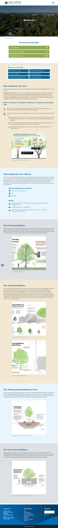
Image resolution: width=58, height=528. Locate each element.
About (25, 511)
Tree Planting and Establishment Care (17, 77)
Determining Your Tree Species (37, 70)
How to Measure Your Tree (15, 70)
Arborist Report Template (17, 52)
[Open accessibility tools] (2, 265)
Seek (12, 193)
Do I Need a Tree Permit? (29, 515)
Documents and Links (28, 519)
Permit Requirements (28, 513)
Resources (26, 517)
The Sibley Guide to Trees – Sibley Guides (20, 207)
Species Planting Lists (16, 56)
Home (6, 38)
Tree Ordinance (14, 47)
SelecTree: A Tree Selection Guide (19, 190)
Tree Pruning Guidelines (14, 74)
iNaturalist (13, 196)
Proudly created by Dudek (29, 526)
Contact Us (26, 520)
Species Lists (26, 516)
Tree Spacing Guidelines (35, 74)
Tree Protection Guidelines (36, 77)
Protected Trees (27, 512)
